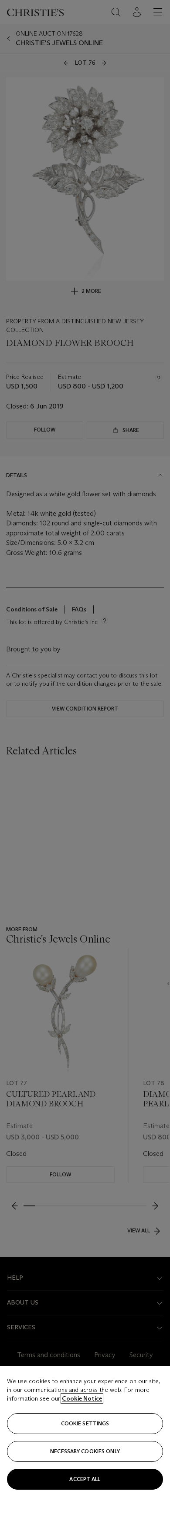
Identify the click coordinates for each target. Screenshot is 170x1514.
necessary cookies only (85, 1451)
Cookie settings (85, 1423)
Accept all (84, 1479)
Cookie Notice (82, 1398)
